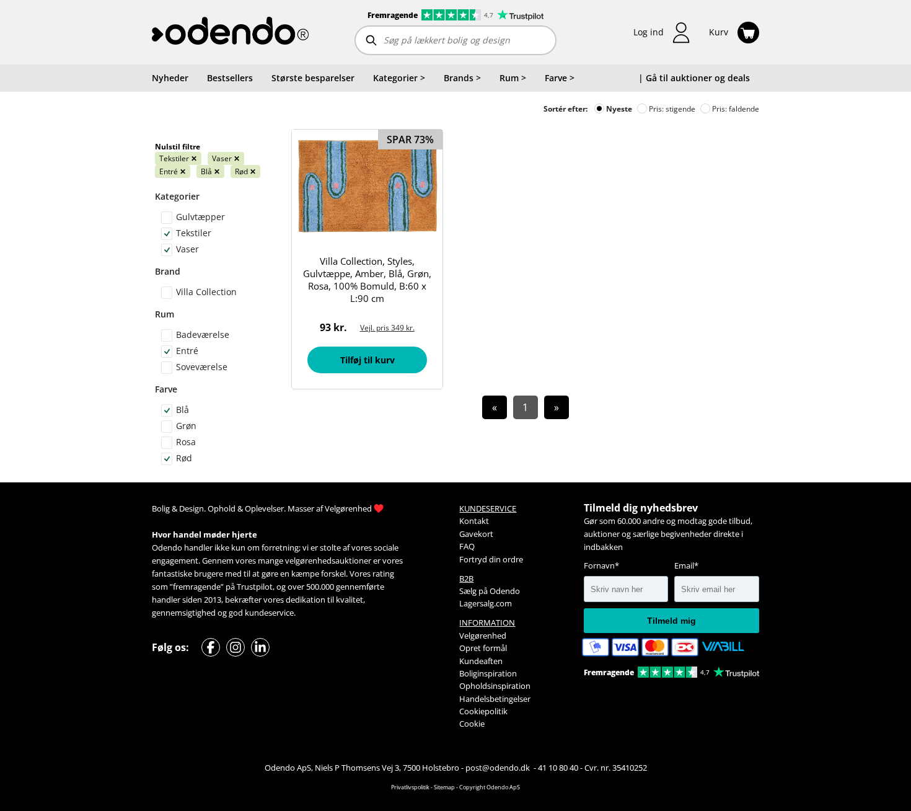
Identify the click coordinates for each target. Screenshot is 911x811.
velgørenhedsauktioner (328, 560)
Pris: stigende (671, 109)
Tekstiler (178, 158)
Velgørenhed (348, 508)
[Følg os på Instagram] (235, 647)
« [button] (494, 407)
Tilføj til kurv (367, 360)
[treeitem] (399, 78)
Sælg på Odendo (489, 590)
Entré (172, 171)
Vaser (226, 158)
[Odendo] (230, 32)
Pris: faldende (734, 109)
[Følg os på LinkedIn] (260, 647)
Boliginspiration (488, 673)
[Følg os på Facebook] (210, 647)
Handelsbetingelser (494, 698)
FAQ (467, 546)
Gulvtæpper (200, 217)
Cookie (472, 723)
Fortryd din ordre (491, 559)
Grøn (186, 426)
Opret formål (483, 648)
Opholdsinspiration (494, 685)
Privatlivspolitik (410, 787)
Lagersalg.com (485, 603)
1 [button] (525, 407)
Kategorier (177, 196)
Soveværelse (201, 367)
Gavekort (476, 533)
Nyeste (618, 109)
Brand (167, 271)
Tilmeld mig (671, 621)
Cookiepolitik (483, 711)
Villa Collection (206, 292)
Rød (245, 171)
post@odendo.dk (498, 767)
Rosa (186, 442)
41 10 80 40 (558, 767)
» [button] (556, 407)
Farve (166, 389)
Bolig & (164, 508)
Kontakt (474, 520)
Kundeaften (481, 661)
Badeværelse (202, 334)
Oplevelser (264, 508)
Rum (164, 314)
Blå (210, 171)
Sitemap (444, 787)
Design (191, 508)
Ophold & (225, 508)
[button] (661, 32)
